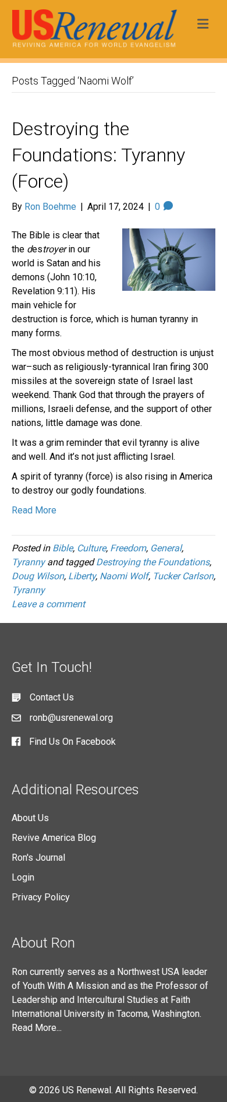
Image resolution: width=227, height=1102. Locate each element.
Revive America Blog (54, 837)
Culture (91, 548)
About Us (30, 817)
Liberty (81, 576)
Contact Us (52, 697)
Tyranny (28, 562)
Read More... (37, 1027)
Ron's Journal (38, 857)
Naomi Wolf (124, 576)
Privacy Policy (41, 897)
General (166, 548)
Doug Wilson (38, 576)
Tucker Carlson (183, 576)
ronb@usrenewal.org (71, 717)
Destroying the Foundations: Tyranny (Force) (98, 155)
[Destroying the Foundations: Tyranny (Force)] (168, 259)
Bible (62, 548)
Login (23, 877)
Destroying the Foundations (153, 562)
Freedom (128, 548)
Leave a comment (48, 604)
